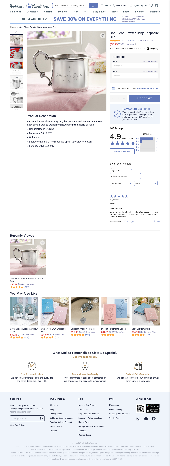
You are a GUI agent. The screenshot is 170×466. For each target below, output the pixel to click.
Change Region (84, 435)
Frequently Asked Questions (90, 418)
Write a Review (122, 151)
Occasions (32, 11)
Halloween (15, 11)
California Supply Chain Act (61, 418)
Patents (53, 431)
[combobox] (121, 170)
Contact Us (83, 409)
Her (85, 11)
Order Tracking (115, 409)
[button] (147, 138)
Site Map (82, 431)
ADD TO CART (144, 98)
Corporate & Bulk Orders (88, 414)
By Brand (139, 11)
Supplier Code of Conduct (61, 422)
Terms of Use (56, 426)
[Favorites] (151, 5)
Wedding (48, 11)
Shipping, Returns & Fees (119, 414)
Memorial (63, 11)
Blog (52, 409)
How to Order (84, 422)
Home (114, 11)
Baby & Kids (99, 11)
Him (76, 11)
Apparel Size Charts (86, 405)
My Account (114, 405)
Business (155, 11)
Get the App (114, 418)
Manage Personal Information (91, 426)
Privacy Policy (56, 414)
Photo (126, 11)
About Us (54, 405)
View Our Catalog (18, 425)
